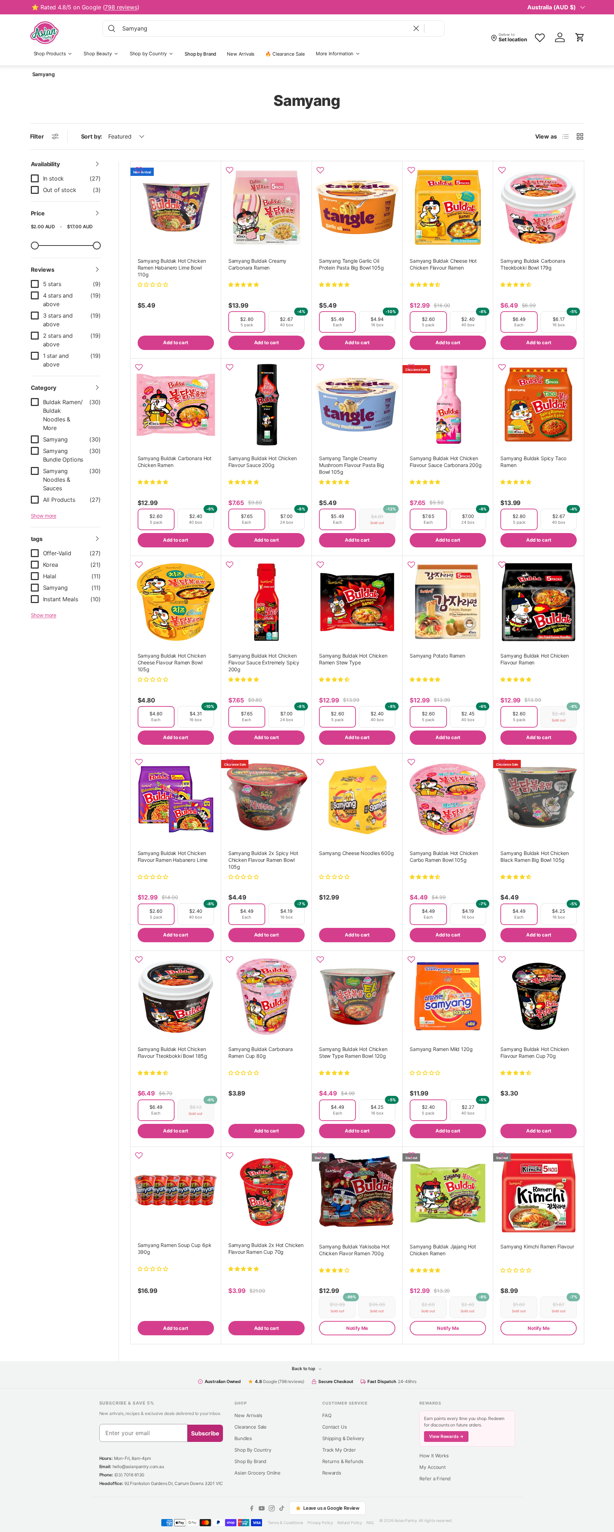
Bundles (243, 1438)
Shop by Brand (200, 54)
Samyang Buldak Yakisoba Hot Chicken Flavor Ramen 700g (354, 1249)
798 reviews (121, 7)
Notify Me (357, 1328)
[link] (66, 178)
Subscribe (205, 1433)
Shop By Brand (250, 1461)
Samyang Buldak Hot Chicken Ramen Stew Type (353, 659)
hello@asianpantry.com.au (138, 1466)
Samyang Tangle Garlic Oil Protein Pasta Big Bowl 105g (351, 264)
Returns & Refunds (342, 1461)
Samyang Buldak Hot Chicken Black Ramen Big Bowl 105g (534, 856)
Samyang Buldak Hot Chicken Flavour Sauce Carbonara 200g (446, 461)
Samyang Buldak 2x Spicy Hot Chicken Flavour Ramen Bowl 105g (263, 860)
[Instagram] (271, 1508)
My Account (432, 1467)
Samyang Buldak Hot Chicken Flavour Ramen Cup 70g (534, 1052)
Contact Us (334, 1427)
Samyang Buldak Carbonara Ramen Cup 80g (260, 1052)
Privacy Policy (320, 1522)
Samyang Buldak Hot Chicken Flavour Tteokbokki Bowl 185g (173, 1052)
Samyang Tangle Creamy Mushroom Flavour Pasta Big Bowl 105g (351, 465)
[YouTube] (261, 1508)
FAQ (327, 1415)
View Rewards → (446, 1436)
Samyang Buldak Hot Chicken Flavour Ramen (534, 659)
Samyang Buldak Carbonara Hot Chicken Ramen (175, 461)
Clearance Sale (250, 1427)
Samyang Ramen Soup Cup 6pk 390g (174, 1248)
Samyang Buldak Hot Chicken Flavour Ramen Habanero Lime (173, 856)
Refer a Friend (435, 1478)
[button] (580, 37)
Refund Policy (349, 1522)
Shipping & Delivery (343, 1438)
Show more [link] (44, 515)
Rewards (331, 1473)
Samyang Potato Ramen (437, 656)
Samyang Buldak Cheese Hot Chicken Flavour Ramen (443, 264)
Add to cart (175, 342)
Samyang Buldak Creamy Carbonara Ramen (257, 264)
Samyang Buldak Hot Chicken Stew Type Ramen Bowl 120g (353, 1052)
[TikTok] (282, 1508)
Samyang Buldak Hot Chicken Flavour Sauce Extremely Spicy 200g (263, 662)
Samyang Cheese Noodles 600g (356, 853)
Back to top (304, 1368)
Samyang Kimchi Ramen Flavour (537, 1246)
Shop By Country (252, 1450)
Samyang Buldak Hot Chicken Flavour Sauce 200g (262, 461)
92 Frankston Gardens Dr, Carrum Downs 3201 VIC (173, 1483)
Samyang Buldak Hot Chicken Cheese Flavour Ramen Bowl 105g (172, 662)
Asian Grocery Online (257, 1473)
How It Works (433, 1455)
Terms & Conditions (285, 1522)
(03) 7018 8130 (129, 1474)
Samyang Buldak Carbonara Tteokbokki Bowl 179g (532, 264)
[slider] (35, 245)
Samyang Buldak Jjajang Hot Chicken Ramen (443, 1249)
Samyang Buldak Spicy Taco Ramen (533, 461)
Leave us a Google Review (331, 1508)
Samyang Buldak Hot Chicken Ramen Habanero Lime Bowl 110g (172, 267)
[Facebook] (251, 1508)
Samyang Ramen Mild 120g (441, 1049)
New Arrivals (240, 54)
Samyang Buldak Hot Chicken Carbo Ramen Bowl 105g (444, 856)
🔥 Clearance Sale (285, 54)
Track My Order (339, 1450)
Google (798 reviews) (279, 1381)
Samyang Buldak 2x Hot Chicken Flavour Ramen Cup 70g (266, 1248)
